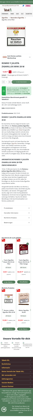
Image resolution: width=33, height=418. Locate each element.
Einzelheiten (24, 282)
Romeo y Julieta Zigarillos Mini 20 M (9, 311)
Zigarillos (14, 143)
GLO (22, 13)
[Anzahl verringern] (3, 82)
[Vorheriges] (2, 260)
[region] (16, 261)
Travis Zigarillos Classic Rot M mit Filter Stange (23, 262)
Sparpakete (5, 13)
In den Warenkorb (21, 82)
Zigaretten (29, 13)
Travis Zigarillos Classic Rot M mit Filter (8, 262)
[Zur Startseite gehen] (8, 10)
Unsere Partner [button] (7, 386)
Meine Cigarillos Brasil (24, 311)
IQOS (17, 13)
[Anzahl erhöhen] (9, 82)
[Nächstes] (30, 260)
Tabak (12, 13)
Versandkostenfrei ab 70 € (10, 6)
